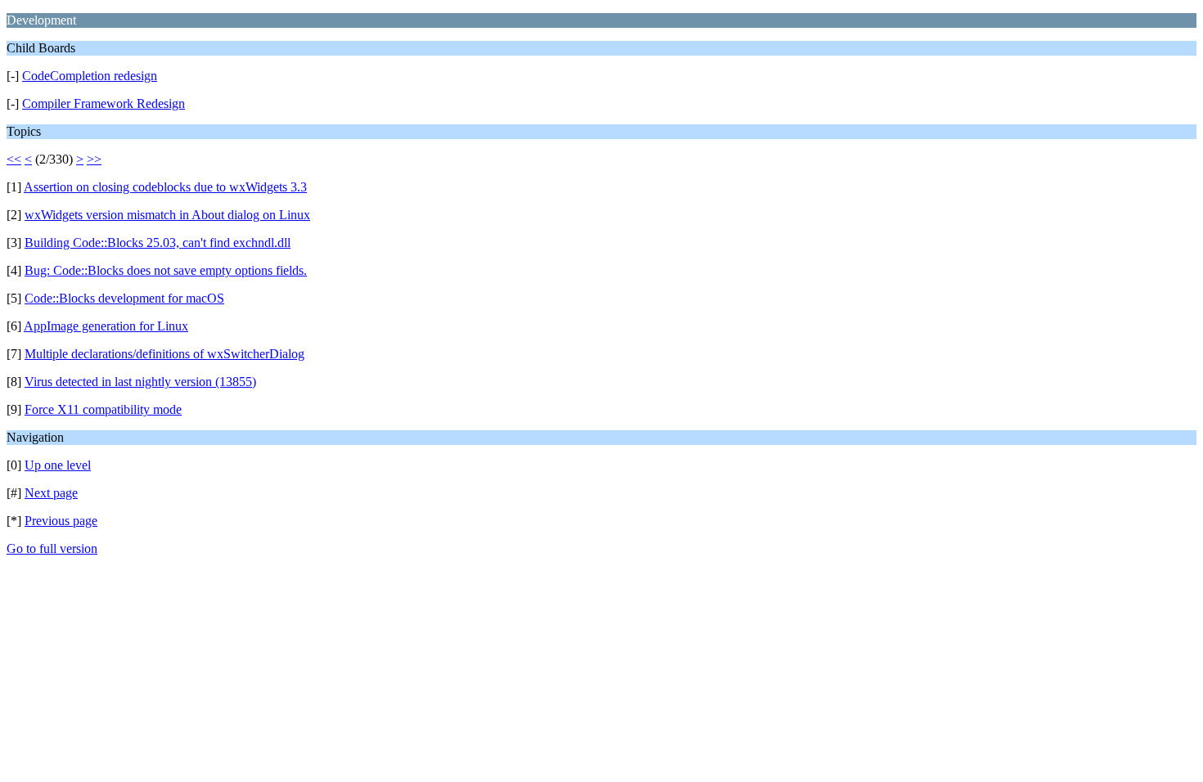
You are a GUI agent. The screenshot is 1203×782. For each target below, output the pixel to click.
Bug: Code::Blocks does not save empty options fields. (166, 270)
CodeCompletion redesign (89, 76)
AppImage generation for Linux (106, 326)
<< (14, 159)
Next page (51, 493)
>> (94, 159)
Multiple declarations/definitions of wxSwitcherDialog (164, 354)
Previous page (61, 521)
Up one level (58, 465)
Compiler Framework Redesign (103, 103)
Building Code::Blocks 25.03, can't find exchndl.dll (158, 242)
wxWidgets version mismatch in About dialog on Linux (167, 215)
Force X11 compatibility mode (103, 409)
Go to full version (52, 548)
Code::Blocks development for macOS (124, 298)
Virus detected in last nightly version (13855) (140, 382)
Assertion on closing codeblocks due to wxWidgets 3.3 (165, 187)
